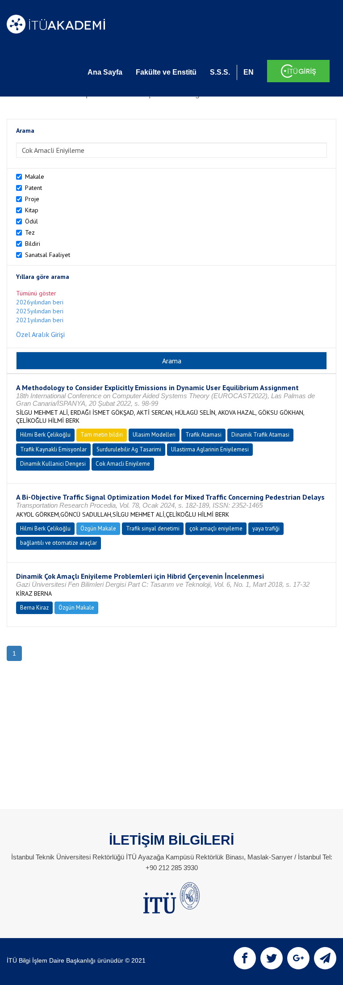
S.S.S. (220, 72)
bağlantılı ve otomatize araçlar (58, 543)
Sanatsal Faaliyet (47, 255)
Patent (33, 188)
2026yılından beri (39, 302)
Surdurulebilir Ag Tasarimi (128, 449)
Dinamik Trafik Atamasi (260, 434)
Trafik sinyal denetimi (153, 528)
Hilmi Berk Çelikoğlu (45, 434)
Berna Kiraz (34, 607)
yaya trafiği (266, 528)
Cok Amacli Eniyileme (123, 463)
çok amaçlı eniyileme (216, 528)
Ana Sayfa (105, 72)
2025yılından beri (39, 311)
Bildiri (32, 244)
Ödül (31, 221)
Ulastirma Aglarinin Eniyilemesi (210, 449)
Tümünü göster (36, 293)
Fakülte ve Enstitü (166, 72)
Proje (32, 199)
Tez (30, 232)
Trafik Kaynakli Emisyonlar (53, 449)
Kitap (31, 210)
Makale (34, 177)
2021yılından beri (39, 320)
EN (248, 72)
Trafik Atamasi (203, 434)
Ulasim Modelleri (154, 434)
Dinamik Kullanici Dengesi (53, 463)
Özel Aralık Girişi (40, 334)
